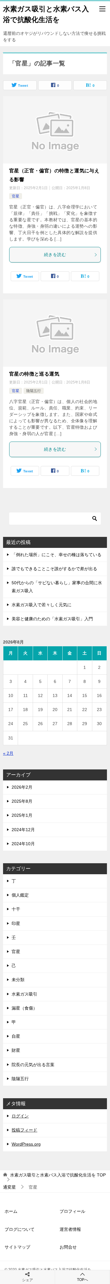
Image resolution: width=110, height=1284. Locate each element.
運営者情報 (70, 1229)
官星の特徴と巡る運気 (34, 373)
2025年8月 (22, 801)
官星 (15, 196)
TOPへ (82, 1280)
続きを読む (55, 254)
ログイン (20, 1115)
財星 (16, 1050)
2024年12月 (23, 829)
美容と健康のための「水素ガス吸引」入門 (52, 618)
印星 (16, 923)
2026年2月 (22, 787)
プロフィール (72, 1211)
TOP (58, 1174)
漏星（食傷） (24, 1008)
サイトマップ (17, 1247)
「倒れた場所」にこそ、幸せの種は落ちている (56, 554)
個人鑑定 (20, 895)
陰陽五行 (33, 391)
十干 (16, 909)
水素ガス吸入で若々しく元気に (42, 604)
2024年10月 (23, 843)
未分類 (18, 979)
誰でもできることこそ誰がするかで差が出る (54, 568)
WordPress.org (26, 1144)
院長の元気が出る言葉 (33, 1064)
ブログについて (20, 1229)
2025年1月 (22, 815)
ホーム (11, 1211)
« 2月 (8, 753)
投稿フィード (24, 1130)
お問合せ (68, 1247)
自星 (16, 1036)
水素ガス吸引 (24, 994)
